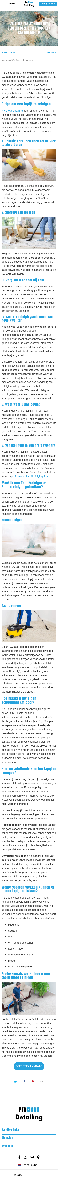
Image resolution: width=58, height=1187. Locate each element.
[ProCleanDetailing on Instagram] (25, 1157)
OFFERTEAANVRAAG (29, 1066)
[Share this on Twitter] (15, 1081)
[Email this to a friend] (41, 1081)
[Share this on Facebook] (24, 1081)
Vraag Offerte (48, 4)
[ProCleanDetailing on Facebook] (19, 1157)
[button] (29, 1165)
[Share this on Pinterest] (32, 1081)
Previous (51, 52)
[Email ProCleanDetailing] (32, 1157)
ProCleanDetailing (33, 1174)
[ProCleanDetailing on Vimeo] (38, 1157)
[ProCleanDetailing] (29, 3)
